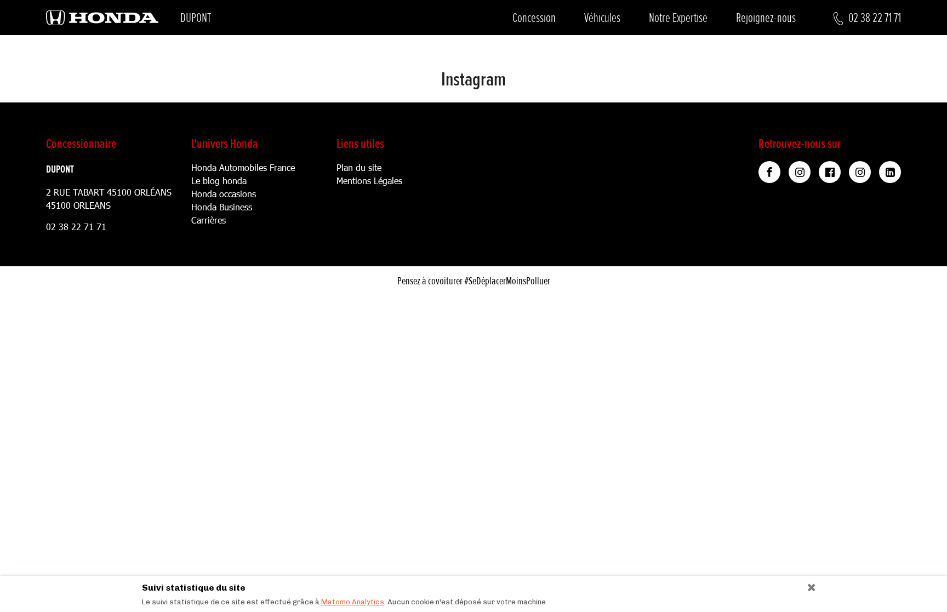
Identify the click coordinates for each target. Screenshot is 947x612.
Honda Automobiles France (243, 167)
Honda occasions (223, 193)
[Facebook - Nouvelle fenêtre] (830, 172)
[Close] (807, 585)
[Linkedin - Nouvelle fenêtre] (890, 172)
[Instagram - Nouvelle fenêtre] (860, 172)
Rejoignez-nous (766, 18)
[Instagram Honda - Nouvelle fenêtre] (800, 172)
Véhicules (602, 18)
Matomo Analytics (352, 602)
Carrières (208, 220)
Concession (534, 18)
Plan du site (358, 167)
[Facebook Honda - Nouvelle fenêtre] (769, 172)
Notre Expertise (678, 18)
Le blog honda (219, 180)
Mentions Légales (369, 180)
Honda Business (221, 207)
